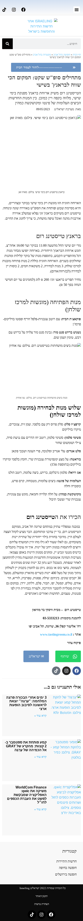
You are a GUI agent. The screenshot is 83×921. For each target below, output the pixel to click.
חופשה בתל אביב (61, 54)
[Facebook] (23, 10)
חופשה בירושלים (66, 874)
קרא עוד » (40, 715)
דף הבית (77, 54)
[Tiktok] (4, 10)
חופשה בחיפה (68, 868)
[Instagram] (14, 10)
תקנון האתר (42, 896)
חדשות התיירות (66, 861)
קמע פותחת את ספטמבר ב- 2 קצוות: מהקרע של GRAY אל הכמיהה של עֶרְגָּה (26, 746)
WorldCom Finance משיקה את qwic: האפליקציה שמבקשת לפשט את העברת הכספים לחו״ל (27, 794)
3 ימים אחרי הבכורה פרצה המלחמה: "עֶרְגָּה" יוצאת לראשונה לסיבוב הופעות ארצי (26, 703)
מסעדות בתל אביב (42, 54)
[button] (76, 9)
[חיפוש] (7, 43)
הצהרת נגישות (41, 904)
